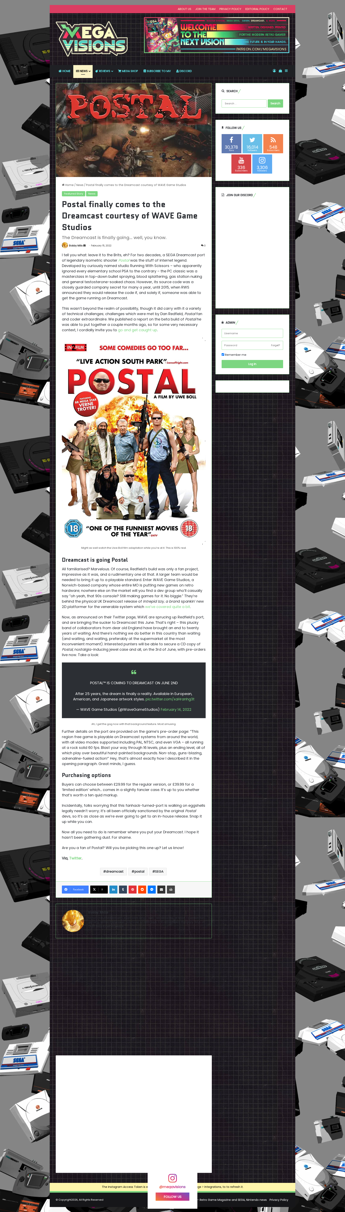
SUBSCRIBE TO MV (158, 71)
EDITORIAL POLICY (257, 9)
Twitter (75, 858)
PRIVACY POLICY (230, 9)
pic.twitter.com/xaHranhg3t (170, 699)
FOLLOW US (172, 1196)
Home (69, 185)
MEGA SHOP (129, 71)
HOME (66, 71)
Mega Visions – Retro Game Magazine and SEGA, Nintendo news (222, 1200)
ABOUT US (184, 9)
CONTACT (280, 9)
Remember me (235, 355)
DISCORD (185, 71)
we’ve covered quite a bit (167, 606)
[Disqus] (134, 998)
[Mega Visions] (92, 39)
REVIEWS (104, 71)
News (79, 185)
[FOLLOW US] (172, 1180)
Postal (123, 260)
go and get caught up (137, 329)
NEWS (83, 71)
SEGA (159, 871)
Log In (252, 364)
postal (139, 871)
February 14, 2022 (176, 709)
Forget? (275, 345)
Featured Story (73, 194)
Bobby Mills (76, 245)
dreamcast (115, 871)
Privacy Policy (279, 1200)
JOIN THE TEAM (205, 9)
